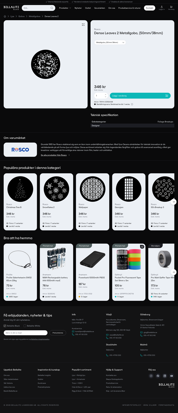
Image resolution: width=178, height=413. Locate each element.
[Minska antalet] (105, 97)
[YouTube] (171, 376)
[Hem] (5, 16)
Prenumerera (58, 333)
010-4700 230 (115, 355)
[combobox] (38, 8)
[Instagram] (151, 376)
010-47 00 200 (81, 334)
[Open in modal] (83, 24)
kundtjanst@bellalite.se (84, 331)
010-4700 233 (149, 355)
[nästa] (174, 202)
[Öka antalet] (105, 94)
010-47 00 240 (150, 335)
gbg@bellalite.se (150, 332)
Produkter (63, 8)
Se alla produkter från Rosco (54, 155)
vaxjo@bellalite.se (116, 335)
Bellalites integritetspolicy (40, 339)
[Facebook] (158, 376)
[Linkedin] (164, 376)
